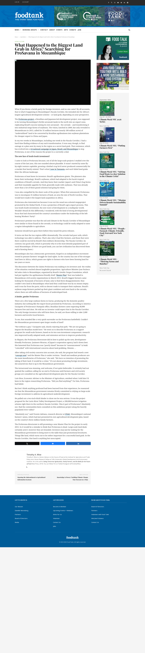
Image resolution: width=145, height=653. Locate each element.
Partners (18, 514)
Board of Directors (21, 518)
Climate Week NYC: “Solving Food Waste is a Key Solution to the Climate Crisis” (112, 174)
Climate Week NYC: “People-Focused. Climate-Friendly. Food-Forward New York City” (112, 232)
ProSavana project (26, 119)
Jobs (54, 526)
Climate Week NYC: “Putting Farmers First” (112, 146)
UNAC (67, 414)
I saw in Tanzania (57, 169)
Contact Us (57, 522)
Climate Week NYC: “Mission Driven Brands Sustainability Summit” (113, 202)
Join (79, 30)
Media (17, 522)
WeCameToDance (97, 518)
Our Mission (19, 507)
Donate (73, 30)
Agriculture (23, 37)
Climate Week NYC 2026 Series (110, 120)
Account (25, 2)
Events (59, 30)
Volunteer (56, 518)
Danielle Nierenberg (21, 510)
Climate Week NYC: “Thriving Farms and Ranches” (109, 261)
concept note (21, 355)
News (17, 30)
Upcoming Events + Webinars (63, 510)
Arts (66, 30)
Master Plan (61, 275)
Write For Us (57, 514)
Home (16, 37)
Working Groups (30, 30)
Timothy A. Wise (34, 454)
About (52, 30)
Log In (17, 2)
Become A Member (59, 507)
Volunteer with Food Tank (100, 514)
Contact (44, 30)
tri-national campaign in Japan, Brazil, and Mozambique (54, 149)
